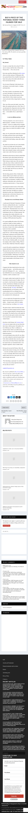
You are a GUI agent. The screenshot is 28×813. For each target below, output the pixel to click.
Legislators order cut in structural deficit (13, 448)
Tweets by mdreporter (7, 607)
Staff (4, 659)
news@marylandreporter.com (16, 421)
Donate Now (6, 525)
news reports (20, 304)
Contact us (5, 679)
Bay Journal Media (19, 371)
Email (5, 765)
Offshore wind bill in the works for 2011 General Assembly (13, 507)
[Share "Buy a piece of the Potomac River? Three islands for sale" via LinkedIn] (14, 397)
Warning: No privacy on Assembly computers (14, 467)
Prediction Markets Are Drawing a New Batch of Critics (13, 567)
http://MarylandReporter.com (17, 423)
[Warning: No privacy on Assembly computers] (14, 459)
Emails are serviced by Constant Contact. (13, 792)
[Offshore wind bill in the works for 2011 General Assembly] (14, 498)
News (22, 25)
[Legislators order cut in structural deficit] (14, 440)
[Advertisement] (14, 544)
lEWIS (4, 565)
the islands (22, 73)
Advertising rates (6, 672)
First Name (7, 772)
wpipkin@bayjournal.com (8, 368)
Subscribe (14, 796)
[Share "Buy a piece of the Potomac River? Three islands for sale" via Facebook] (8, 397)
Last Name (7, 779)
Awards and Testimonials (8, 663)
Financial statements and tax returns (10, 666)
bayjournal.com (7, 382)
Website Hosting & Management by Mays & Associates (14, 803)
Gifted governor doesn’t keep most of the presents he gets (13, 487)
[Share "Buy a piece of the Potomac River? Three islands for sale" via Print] (19, 397)
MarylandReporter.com (16, 382)
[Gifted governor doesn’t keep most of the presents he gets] (14, 478)
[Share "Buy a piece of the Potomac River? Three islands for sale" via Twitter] (11, 397)
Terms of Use (5, 805)
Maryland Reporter (8, 25)
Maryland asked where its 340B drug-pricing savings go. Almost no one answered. (12, 742)
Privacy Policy (6, 676)
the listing (14, 287)
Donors (4, 669)
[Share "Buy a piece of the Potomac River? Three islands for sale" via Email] (16, 397)
